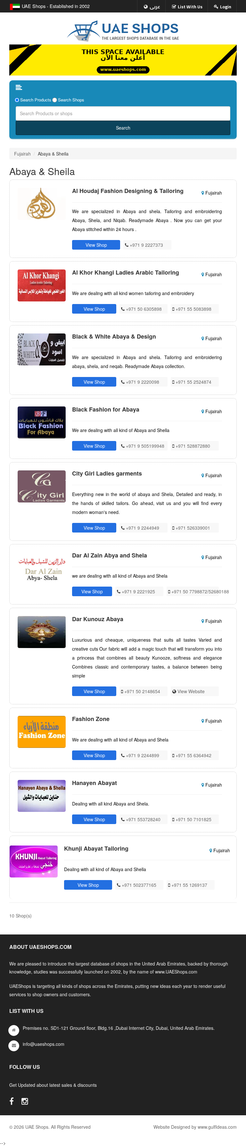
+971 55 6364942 (192, 755)
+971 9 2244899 (142, 755)
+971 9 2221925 (137, 591)
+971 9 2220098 (142, 382)
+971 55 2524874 (192, 382)
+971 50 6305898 (143, 309)
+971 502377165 (138, 885)
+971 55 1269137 (188, 885)
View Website (190, 691)
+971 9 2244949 (142, 528)
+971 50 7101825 (192, 819)
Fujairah (22, 153)
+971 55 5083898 (192, 309)
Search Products (35, 100)
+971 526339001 (192, 528)
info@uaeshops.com (43, 1044)
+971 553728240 (142, 819)
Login (225, 7)
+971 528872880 (192, 446)
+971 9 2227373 (145, 245)
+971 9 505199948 (144, 446)
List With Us (190, 7)
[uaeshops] (123, 30)
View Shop (96, 245)
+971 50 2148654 (141, 691)
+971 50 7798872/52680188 (199, 591)
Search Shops (71, 100)
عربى (155, 7)
